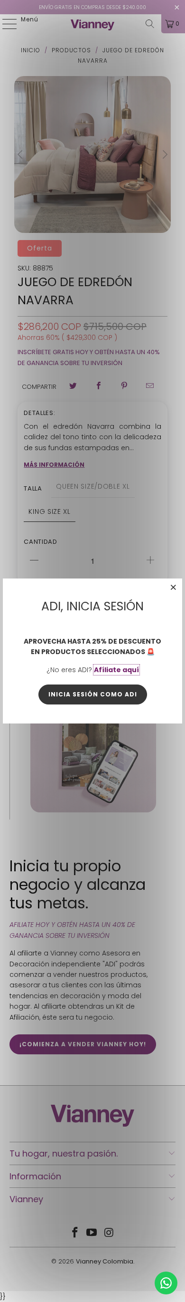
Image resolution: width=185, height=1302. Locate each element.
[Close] (173, 587)
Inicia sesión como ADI (92, 694)
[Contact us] (166, 1283)
